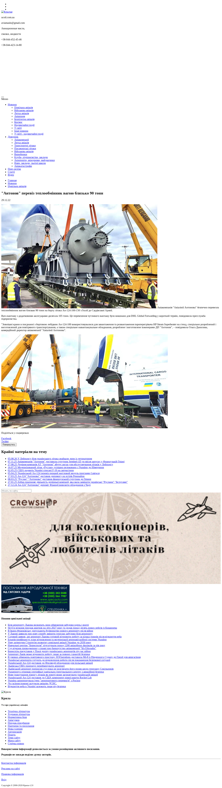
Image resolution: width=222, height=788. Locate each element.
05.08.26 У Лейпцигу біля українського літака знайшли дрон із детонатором (50, 458)
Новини (12, 104)
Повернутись (9, 444)
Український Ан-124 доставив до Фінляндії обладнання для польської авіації (50, 663)
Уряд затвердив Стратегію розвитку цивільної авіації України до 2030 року (49, 642)
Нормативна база (17, 717)
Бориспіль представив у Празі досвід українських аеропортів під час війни (49, 651)
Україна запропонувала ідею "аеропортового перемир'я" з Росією (44, 680)
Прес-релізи (14, 169)
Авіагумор (14, 720)
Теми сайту (14, 737)
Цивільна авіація (23, 107)
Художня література (19, 714)
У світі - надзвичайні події (28, 133)
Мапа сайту (14, 740)
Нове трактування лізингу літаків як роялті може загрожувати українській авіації (53, 674)
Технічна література (19, 711)
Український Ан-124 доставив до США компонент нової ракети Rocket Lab (50, 677)
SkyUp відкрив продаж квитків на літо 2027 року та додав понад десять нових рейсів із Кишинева (62, 627)
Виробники (20, 154)
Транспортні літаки (25, 145)
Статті (11, 172)
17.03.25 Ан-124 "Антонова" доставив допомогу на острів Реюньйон (46, 476)
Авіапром (19, 116)
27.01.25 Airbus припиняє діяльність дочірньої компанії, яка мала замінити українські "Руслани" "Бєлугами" (68, 482)
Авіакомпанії (21, 139)
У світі (18, 128)
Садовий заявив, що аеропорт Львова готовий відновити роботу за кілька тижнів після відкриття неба (65, 636)
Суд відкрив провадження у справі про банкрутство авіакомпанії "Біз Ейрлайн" (52, 648)
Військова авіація (23, 110)
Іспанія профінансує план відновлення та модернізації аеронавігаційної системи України (57, 639)
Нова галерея (15, 728)
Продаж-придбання (18, 723)
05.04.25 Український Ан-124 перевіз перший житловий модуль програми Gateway (54, 473)
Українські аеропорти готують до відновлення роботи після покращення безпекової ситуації (59, 660)
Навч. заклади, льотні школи (30, 163)
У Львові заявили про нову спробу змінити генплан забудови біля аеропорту (50, 633)
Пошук (12, 734)
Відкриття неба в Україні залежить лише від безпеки (37, 686)
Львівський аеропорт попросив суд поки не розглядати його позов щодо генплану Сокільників (61, 668)
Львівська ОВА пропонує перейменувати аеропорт (36, 666)
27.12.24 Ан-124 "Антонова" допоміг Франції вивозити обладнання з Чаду (49, 485)
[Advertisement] (98, 72)
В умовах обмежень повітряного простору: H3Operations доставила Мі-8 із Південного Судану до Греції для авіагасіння (74, 657)
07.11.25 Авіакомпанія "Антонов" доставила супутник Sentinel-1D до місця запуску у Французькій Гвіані (66, 461)
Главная (12, 180)
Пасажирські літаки (25, 148)
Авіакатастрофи (23, 166)
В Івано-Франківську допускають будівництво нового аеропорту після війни (50, 630)
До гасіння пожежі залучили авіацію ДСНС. (32, 683)
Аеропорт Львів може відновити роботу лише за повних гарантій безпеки (49, 654)
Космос (18, 122)
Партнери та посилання (21, 726)
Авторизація (15, 731)
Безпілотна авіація (24, 119)
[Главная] (6, 11)
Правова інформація (12, 774)
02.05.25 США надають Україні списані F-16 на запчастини (41, 470)
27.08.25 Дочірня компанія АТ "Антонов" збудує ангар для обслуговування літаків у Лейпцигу (60, 464)
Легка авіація (21, 113)
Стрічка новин (16, 743)
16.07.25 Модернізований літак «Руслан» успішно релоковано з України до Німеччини (56, 467)
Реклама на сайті (10, 768)
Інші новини (21, 131)
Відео (11, 174)
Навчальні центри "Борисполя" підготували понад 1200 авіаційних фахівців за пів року (56, 645)
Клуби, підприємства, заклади (31, 157)
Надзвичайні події (24, 125)
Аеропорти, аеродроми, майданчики (34, 160)
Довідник (13, 136)
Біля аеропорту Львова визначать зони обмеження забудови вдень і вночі (48, 625)
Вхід (3, 779)
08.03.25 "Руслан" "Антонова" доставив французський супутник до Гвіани (49, 479)
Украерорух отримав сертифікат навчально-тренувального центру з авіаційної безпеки (56, 671)
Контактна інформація (13, 763)
